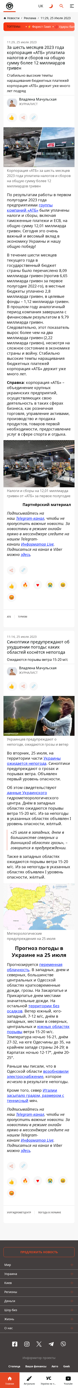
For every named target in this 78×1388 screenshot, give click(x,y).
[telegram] (51, 1344)
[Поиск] (61, 6)
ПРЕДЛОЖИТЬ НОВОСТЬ (39, 1252)
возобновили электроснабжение (38, 1073)
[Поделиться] (23, 117)
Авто (55, 1366)
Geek (66, 1366)
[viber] (63, 1344)
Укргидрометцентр (19, 1212)
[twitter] (39, 1344)
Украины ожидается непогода (34, 761)
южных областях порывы (38, 1029)
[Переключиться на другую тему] (51, 6)
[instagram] (26, 1344)
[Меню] (72, 6)
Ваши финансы (35, 1366)
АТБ (9, 616)
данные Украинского (27, 792)
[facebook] (14, 1344)
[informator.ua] (9, 6)
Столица (14, 1366)
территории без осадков (33, 1008)
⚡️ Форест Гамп (39, 27)
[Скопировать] (33, 117)
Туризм (22, 616)
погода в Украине (49, 1212)
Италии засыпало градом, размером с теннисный (35, 1095)
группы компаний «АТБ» (30, 207)
